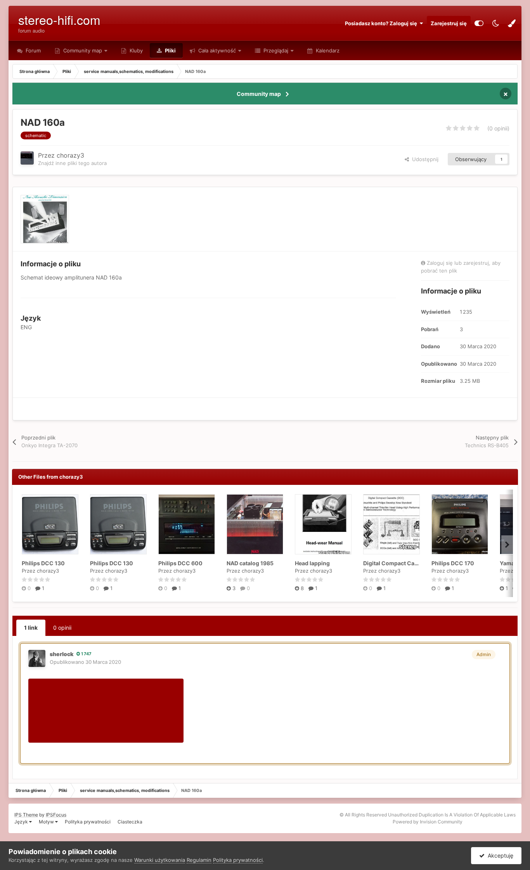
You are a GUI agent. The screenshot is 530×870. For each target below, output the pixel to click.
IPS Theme (26, 815)
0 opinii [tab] (62, 627)
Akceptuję (499, 855)
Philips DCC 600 (180, 563)
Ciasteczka (130, 822)
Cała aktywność (216, 50)
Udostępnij (423, 159)
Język (21, 822)
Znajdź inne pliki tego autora (72, 163)
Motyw (47, 822)
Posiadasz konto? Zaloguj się (382, 23)
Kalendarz (326, 50)
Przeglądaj (275, 50)
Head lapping (312, 563)
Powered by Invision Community (427, 822)
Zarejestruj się (449, 23)
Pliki (170, 50)
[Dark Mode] (495, 23)
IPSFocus (56, 815)
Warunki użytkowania (159, 860)
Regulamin (199, 860)
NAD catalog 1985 (250, 563)
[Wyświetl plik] (50, 524)
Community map (83, 50)
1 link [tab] (31, 627)
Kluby (135, 50)
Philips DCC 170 (452, 563)
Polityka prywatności (88, 822)
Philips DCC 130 (43, 563)
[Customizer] (479, 23)
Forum (32, 50)
